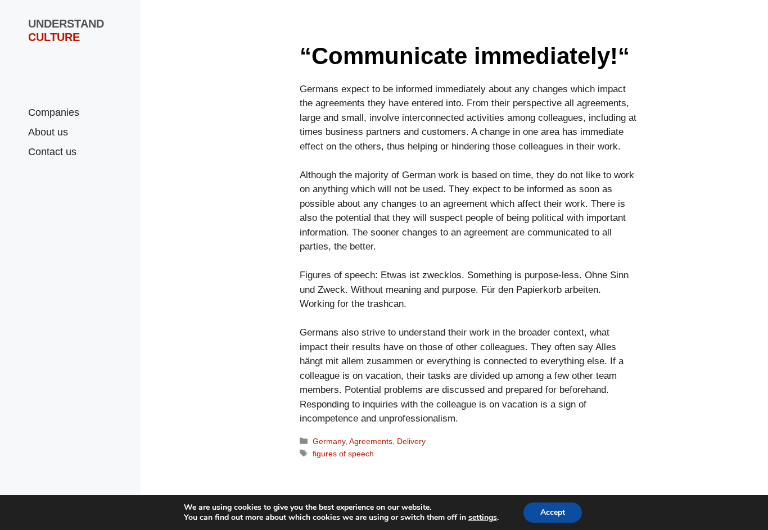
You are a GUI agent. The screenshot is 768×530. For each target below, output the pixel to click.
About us (48, 132)
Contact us (52, 151)
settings (482, 518)
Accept (552, 512)
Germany (329, 441)
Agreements (370, 441)
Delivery (411, 441)
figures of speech (343, 453)
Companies (53, 112)
